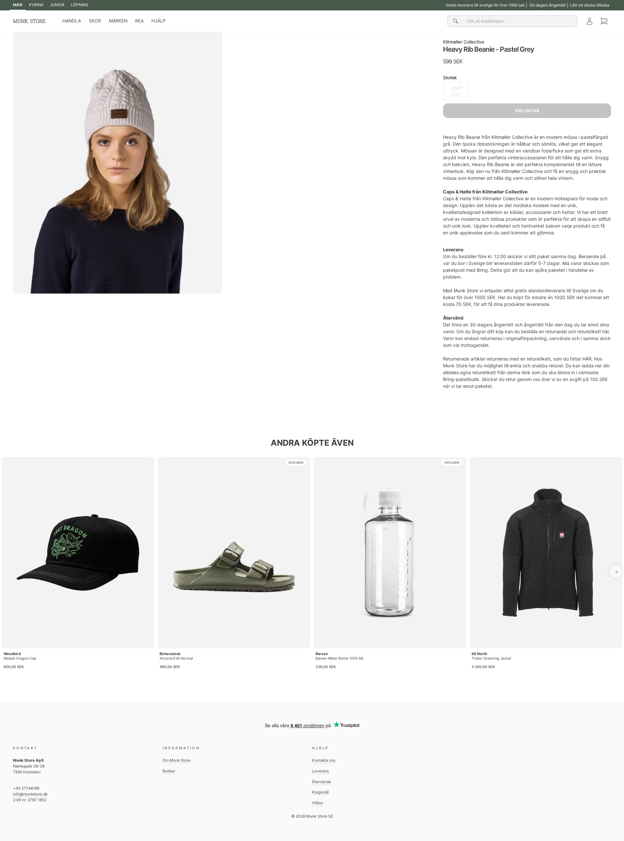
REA (139, 20)
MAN (17, 4)
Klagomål (320, 792)
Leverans (320, 771)
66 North (479, 653)
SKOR (95, 20)
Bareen (322, 653)
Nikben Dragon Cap (20, 658)
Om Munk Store (176, 760)
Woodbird (12, 653)
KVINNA (36, 4)
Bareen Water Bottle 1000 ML (340, 658)
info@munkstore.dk (30, 794)
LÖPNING (79, 4)
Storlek (450, 77)
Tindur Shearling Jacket (491, 658)
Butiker (168, 771)
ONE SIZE (456, 91)
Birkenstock (170, 653)
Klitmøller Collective (463, 42)
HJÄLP (158, 20)
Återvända (321, 781)
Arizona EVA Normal (176, 658)
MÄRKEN (118, 20)
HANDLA (71, 20)
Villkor (317, 802)
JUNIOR (57, 4)
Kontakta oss (323, 760)
